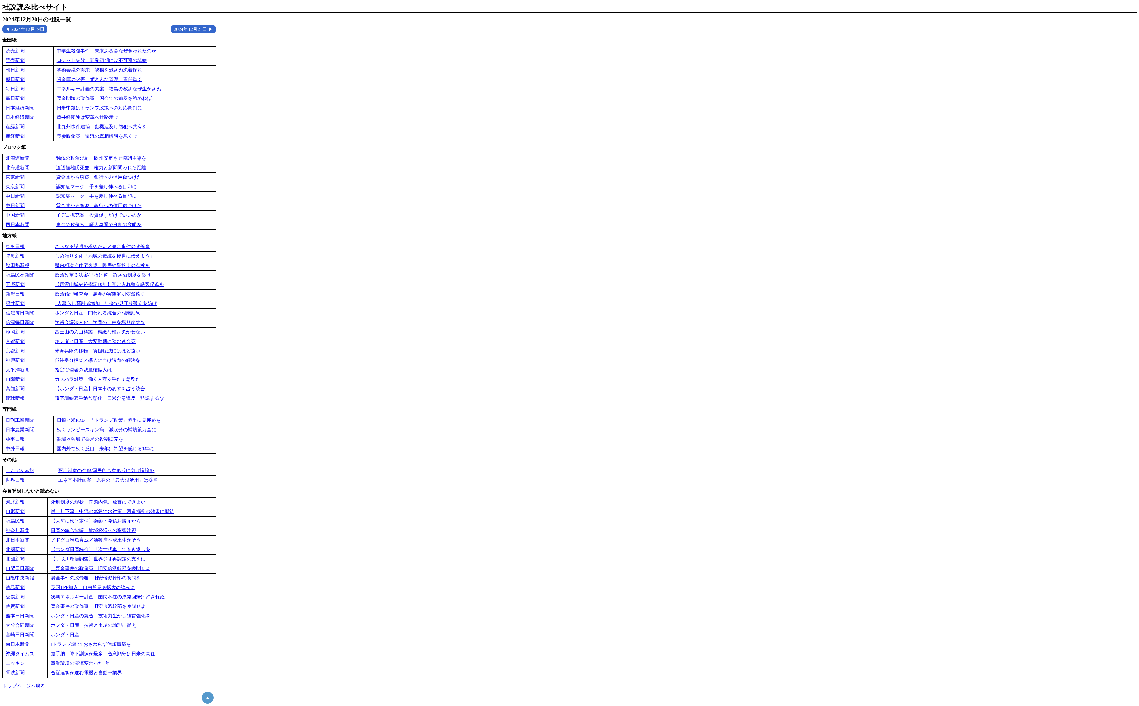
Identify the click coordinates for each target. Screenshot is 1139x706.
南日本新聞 (17, 644)
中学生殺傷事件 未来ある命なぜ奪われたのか (106, 50)
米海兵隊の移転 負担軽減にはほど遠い (97, 350)
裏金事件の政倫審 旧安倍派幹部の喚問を (96, 577)
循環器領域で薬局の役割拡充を (90, 439)
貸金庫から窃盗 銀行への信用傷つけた (98, 177)
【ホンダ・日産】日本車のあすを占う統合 (100, 388)
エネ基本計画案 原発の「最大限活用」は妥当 (108, 480)
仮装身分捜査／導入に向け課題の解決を (97, 360)
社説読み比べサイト (35, 7)
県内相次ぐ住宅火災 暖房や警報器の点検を (102, 265)
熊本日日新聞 (20, 615)
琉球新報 (15, 398)
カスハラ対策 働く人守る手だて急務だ (97, 379)
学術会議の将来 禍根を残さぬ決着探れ (99, 69)
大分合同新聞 (20, 625)
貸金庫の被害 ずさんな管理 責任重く (99, 79)
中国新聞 (15, 215)
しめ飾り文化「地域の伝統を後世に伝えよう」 (105, 255)
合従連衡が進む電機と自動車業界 (86, 672)
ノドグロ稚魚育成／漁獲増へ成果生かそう (96, 539)
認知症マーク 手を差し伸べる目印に (96, 186)
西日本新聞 (17, 224)
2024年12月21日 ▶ (193, 29)
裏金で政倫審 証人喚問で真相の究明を (98, 224)
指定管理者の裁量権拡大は (83, 369)
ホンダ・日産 (65, 634)
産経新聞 (15, 126)
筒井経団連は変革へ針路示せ (87, 117)
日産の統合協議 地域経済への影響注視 (93, 530)
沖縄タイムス (20, 653)
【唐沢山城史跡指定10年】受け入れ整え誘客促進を (109, 284)
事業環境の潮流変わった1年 (80, 663)
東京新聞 (15, 177)
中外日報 (15, 448)
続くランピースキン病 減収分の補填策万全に (106, 429)
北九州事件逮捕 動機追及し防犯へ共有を (102, 126)
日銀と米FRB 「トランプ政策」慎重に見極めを (109, 420)
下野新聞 (15, 284)
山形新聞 (15, 511)
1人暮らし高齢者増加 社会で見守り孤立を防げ (106, 303)
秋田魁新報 (17, 265)
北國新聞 (15, 549)
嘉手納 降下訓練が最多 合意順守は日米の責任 (103, 653)
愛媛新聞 (15, 596)
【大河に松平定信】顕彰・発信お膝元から (96, 520)
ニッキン (15, 663)
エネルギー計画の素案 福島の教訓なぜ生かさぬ (109, 88)
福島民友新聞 (20, 274)
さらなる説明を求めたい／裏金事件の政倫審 (102, 246)
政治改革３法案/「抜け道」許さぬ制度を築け (103, 274)
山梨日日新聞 (20, 568)
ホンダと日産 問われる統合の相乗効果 (97, 312)
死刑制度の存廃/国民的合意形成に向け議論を (106, 470)
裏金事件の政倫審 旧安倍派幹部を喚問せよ (98, 606)
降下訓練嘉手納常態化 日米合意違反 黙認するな (109, 398)
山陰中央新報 (20, 577)
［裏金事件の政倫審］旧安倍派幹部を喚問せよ (100, 568)
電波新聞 (15, 672)
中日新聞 (15, 196)
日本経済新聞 (20, 107)
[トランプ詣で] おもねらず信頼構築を (91, 644)
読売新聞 (15, 50)
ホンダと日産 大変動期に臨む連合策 (95, 341)
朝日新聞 (15, 69)
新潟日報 (15, 293)
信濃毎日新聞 (20, 312)
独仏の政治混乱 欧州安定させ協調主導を (101, 158)
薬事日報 (15, 439)
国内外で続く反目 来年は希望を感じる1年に (105, 448)
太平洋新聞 (17, 369)
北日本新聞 (17, 539)
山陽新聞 (15, 379)
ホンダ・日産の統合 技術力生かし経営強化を (100, 615)
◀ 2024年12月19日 (24, 29)
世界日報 (15, 480)
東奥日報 (15, 246)
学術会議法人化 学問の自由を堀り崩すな (100, 322)
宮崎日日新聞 (20, 634)
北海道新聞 (17, 158)
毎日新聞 (15, 88)
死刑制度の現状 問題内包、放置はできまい (98, 501)
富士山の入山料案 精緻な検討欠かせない (100, 331)
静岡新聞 (15, 331)
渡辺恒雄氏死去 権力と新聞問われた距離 (101, 167)
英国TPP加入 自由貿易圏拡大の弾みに (93, 587)
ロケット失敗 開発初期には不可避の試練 (102, 60)
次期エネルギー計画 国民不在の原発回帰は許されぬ (108, 596)
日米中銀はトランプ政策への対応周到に (99, 107)
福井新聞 (15, 303)
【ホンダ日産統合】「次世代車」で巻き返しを (100, 549)
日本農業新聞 (20, 429)
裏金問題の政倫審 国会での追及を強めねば (104, 98)
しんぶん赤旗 (20, 470)
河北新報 (15, 501)
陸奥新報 (15, 255)
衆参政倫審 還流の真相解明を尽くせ (97, 136)
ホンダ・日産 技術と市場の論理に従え (93, 625)
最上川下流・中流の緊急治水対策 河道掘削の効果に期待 (112, 511)
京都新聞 (15, 341)
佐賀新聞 (15, 606)
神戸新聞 (15, 360)
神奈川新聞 (17, 530)
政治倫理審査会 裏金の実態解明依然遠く (100, 293)
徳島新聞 (15, 587)
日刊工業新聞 (20, 420)
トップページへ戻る (23, 686)
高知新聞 (15, 388)
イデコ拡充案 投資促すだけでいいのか (98, 215)
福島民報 (15, 520)
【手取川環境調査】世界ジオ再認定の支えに (98, 558)
